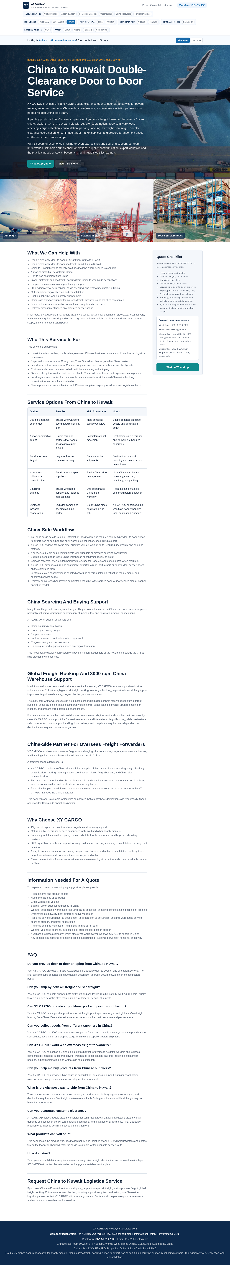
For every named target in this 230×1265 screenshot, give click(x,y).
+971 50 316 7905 (105, 1239)
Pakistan (110, 22)
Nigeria (77, 30)
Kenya (67, 30)
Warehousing (106, 14)
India (100, 22)
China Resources (123, 14)
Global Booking (50, 14)
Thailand (153, 22)
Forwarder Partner (142, 14)
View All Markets (68, 163)
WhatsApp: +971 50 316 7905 (173, 325)
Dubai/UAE (44, 22)
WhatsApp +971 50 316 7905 (192, 5)
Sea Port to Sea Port (87, 14)
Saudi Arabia (58, 22)
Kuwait (71, 22)
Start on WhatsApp (177, 367)
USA (47, 30)
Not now (197, 40)
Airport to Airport (68, 14)
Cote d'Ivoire (101, 30)
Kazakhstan (188, 22)
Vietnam (141, 22)
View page (183, 40)
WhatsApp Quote (40, 163)
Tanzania (88, 30)
